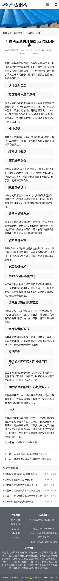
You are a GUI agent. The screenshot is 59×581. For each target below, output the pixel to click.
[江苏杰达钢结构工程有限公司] (17, 5)
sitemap (15, 537)
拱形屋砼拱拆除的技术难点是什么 (21, 485)
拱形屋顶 (15, 524)
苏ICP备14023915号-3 (19, 577)
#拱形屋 (20, 442)
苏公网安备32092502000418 (44, 577)
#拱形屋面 (31, 442)
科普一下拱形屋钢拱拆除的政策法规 (22, 490)
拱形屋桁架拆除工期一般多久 (18, 479)
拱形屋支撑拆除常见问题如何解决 (21, 474)
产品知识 (29, 33)
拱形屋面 (15, 520)
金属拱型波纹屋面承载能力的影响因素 (32, 459)
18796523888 (47, 528)
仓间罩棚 (15, 533)
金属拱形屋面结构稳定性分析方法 (30, 454)
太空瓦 (15, 528)
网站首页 (18, 33)
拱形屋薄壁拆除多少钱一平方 (18, 501)
